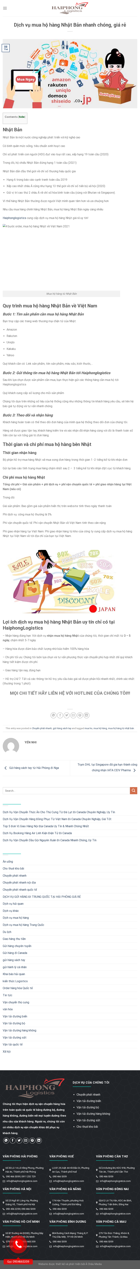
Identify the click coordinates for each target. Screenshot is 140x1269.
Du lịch (7, 932)
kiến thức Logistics (15, 981)
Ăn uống (8, 861)
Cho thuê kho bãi (13, 868)
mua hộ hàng (100, 728)
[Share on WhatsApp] (53, 715)
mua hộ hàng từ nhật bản (121, 728)
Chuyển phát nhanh (42, 728)
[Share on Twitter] (67, 715)
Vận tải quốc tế (12, 1044)
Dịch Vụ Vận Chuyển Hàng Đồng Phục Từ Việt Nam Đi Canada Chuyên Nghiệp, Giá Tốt (57, 819)
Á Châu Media (93, 1264)
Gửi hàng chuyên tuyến (17, 946)
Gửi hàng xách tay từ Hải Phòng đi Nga (34, 768)
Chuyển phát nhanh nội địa (19, 882)
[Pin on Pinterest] (80, 715)
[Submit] (133, 790)
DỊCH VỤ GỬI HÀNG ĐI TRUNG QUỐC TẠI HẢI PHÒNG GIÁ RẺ (42, 897)
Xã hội (7, 1051)
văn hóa (8, 1009)
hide (22, 117)
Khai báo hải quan (14, 974)
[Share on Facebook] (60, 715)
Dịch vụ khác (11, 911)
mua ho (88, 728)
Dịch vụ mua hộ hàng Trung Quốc (23, 925)
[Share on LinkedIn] (86, 715)
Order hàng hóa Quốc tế (18, 988)
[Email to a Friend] (73, 715)
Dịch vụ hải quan (13, 903)
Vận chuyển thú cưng (16, 1002)
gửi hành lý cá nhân (15, 967)
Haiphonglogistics (14, 218)
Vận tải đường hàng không (19, 1030)
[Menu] (5, 8)
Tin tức (7, 995)
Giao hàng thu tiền (14, 939)
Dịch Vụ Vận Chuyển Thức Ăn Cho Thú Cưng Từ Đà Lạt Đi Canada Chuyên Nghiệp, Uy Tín (59, 812)
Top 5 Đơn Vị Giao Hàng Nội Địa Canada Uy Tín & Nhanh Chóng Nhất (46, 826)
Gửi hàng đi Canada (15, 953)
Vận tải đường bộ (14, 1023)
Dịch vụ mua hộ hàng (16, 917)
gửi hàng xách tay (62, 728)
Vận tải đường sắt (14, 1037)
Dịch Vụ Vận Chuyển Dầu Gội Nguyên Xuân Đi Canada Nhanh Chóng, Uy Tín (49, 840)
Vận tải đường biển (15, 1016)
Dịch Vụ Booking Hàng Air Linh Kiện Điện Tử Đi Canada (37, 833)
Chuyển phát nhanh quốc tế (20, 889)
